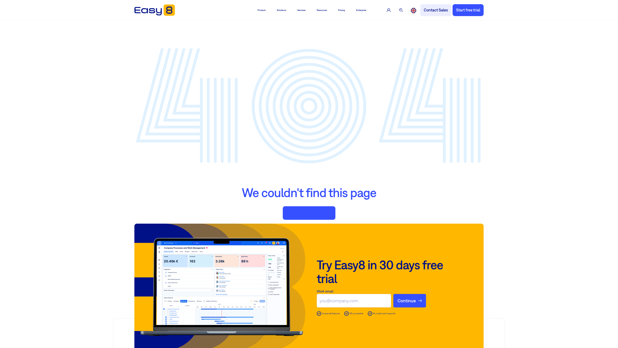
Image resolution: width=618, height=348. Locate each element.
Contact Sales (436, 10)
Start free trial (468, 10)
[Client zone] (388, 10)
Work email (325, 291)
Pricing (341, 10)
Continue (407, 300)
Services (301, 10)
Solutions (281, 10)
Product (262, 10)
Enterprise (361, 10)
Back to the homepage (309, 213)
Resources (322, 10)
